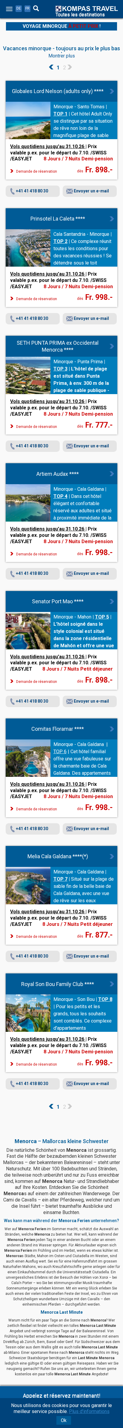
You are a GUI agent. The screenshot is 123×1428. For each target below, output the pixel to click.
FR (27, 8)
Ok (64, 1420)
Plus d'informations (89, 1411)
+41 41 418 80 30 (32, 191)
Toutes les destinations (80, 14)
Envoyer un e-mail (91, 191)
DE (18, 8)
